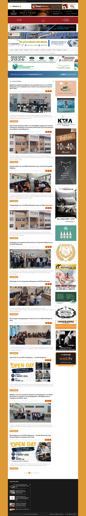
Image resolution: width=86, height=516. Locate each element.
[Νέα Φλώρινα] (15, 6)
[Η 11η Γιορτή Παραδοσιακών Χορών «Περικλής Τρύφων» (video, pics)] (12, 486)
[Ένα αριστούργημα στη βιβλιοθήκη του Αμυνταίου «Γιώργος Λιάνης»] (12, 492)
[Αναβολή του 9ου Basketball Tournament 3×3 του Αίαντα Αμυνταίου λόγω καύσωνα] (12, 505)
